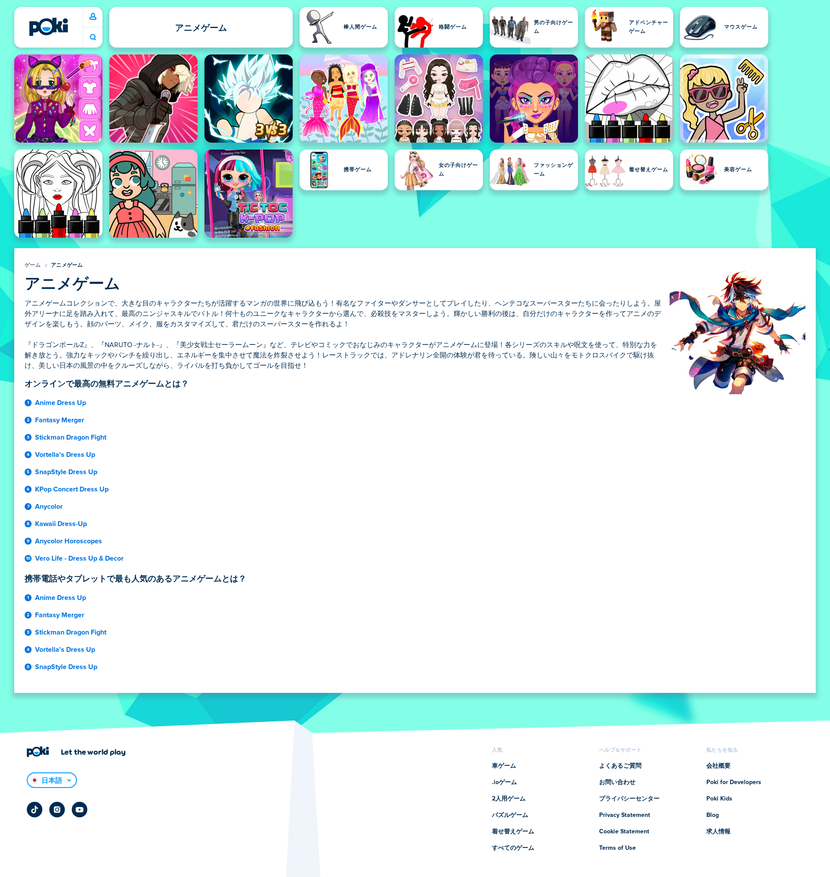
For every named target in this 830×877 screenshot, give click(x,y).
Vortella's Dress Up (65, 454)
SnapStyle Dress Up (66, 472)
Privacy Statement (624, 815)
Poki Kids (719, 799)
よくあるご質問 (620, 766)
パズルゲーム (510, 815)
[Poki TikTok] (34, 809)
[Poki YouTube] (79, 809)
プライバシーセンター (629, 799)
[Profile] (92, 17)
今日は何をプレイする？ (92, 37)
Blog (712, 815)
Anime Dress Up (60, 402)
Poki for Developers (733, 782)
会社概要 (718, 766)
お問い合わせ (617, 782)
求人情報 (718, 832)
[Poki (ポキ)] (48, 27)
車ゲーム (504, 766)
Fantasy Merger (59, 420)
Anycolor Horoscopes (68, 541)
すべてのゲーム (513, 848)
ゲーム (33, 265)
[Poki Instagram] (57, 809)
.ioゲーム (504, 782)
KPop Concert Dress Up (72, 489)
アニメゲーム (67, 265)
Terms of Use (617, 848)
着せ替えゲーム (513, 832)
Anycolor (49, 506)
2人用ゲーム (509, 799)
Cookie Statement (624, 832)
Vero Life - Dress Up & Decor (79, 558)
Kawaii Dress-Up (61, 523)
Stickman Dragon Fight (70, 437)
